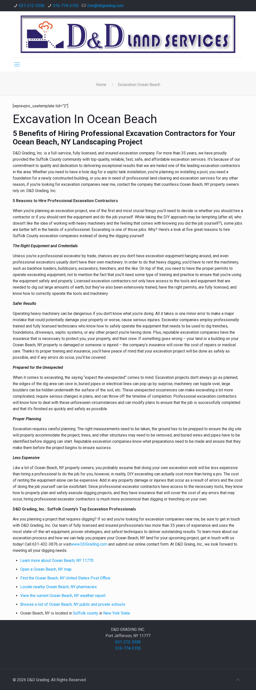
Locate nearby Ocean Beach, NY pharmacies (58, 586)
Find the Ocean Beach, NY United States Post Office (65, 578)
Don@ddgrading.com (105, 5)
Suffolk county (85, 613)
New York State (116, 613)
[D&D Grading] (128, 34)
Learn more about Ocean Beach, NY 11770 (57, 560)
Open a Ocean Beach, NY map (46, 569)
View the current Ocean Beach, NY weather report (63, 595)
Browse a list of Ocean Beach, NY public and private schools (72, 604)
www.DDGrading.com (89, 544)
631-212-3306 (31, 5)
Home (101, 84)
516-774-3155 (65, 5)
